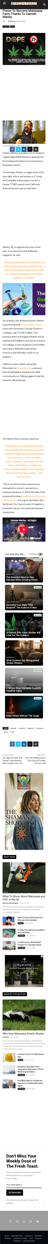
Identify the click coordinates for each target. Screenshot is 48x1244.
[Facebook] (12, 149)
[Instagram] (17, 1221)
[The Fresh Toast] (24, 3)
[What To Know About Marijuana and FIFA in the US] (24, 877)
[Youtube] (37, 1221)
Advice (20, 1060)
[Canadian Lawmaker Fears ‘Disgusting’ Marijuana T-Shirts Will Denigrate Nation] (9, 1069)
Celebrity (6, 26)
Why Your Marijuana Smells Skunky (23, 1033)
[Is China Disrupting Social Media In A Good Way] (9, 933)
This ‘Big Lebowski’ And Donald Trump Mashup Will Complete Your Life (12, 760)
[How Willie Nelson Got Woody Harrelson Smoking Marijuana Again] (9, 1083)
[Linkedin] (24, 149)
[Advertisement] (24, 94)
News (12, 26)
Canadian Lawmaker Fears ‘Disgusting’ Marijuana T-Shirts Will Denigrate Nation (30, 1069)
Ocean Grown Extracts (31, 324)
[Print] (35, 149)
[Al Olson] (4, 21)
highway (31, 728)
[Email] (30, 149)
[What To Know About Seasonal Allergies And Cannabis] (9, 920)
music (6, 732)
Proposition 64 (24, 368)
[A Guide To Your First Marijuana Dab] (9, 1057)
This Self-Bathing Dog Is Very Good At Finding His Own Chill (35, 760)
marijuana (40, 728)
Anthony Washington (11, 903)
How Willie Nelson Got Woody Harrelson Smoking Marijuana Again (30, 1083)
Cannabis (21, 935)
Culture (5, 892)
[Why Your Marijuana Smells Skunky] (24, 1015)
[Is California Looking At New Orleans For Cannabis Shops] (9, 945)
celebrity (22, 728)
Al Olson (11, 21)
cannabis (13, 728)
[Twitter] (18, 149)
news (12, 732)
